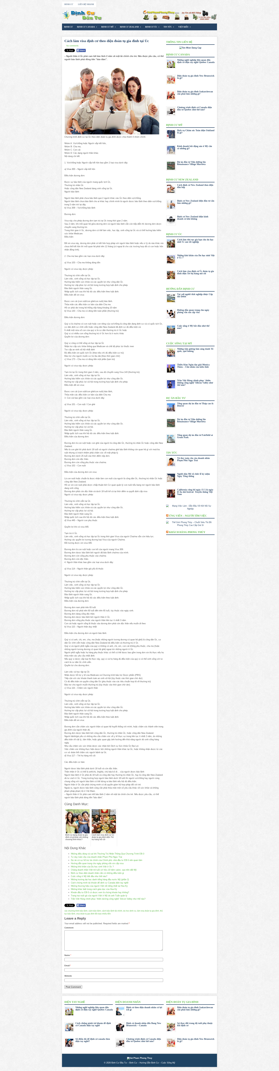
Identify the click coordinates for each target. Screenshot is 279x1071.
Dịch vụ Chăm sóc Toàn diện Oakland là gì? (195, 131)
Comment (68, 928)
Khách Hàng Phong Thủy (187, 532)
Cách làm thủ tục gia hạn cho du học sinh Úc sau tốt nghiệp (195, 240)
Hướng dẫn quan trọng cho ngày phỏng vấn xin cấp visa (97, 863)
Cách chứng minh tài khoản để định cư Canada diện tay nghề (99, 883)
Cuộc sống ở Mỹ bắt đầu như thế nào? (89, 876)
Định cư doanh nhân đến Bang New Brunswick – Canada (143, 1024)
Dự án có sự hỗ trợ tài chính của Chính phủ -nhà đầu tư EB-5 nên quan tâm (106, 860)
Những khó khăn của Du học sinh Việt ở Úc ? (92, 866)
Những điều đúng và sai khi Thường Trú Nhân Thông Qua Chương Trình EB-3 (107, 854)
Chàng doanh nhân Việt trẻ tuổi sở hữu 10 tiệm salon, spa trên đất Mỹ (104, 870)
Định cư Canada (87, 27)
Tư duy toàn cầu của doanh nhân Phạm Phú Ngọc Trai (96, 857)
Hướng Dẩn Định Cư (75, 33)
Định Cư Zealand (130, 27)
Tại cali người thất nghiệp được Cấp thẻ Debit (195, 295)
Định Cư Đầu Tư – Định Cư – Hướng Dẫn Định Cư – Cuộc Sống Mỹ (143, 1062)
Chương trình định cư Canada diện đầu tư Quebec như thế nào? (194, 108)
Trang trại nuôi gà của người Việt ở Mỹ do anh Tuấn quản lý (99, 895)
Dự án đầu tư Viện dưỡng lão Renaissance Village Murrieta (191, 163)
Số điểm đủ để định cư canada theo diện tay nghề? (92, 1040)
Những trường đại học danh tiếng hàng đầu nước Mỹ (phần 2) (100, 879)
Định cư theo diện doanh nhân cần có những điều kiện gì (97, 873)
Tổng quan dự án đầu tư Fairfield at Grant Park (195, 436)
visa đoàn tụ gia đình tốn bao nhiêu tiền (93, 914)
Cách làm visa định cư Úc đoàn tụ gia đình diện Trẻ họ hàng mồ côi (195, 272)
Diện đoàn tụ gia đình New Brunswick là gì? (195, 77)
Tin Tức (169, 27)
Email (67, 965)
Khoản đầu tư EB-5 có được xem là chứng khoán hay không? (100, 892)
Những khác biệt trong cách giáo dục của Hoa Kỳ (94, 889)
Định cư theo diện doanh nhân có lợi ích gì (144, 1008)
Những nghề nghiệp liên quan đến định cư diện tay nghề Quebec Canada (196, 61)
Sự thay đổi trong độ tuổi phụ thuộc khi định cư (195, 1024)
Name (67, 955)
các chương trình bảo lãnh (76, 911)
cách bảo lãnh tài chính (112, 911)
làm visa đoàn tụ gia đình (148, 911)
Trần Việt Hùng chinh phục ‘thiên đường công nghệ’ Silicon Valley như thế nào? (108, 899)
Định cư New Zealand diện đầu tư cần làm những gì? (195, 202)
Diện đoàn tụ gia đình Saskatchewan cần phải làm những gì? (195, 92)
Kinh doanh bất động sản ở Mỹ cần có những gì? (194, 147)
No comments (72, 46)
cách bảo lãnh (94, 911)
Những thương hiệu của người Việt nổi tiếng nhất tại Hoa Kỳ (99, 886)
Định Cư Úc (152, 27)
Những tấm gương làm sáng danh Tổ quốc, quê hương (195, 350)
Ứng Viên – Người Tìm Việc (188, 515)
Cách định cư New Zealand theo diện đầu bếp (195, 186)
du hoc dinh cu (129, 911)
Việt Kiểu (184, 27)
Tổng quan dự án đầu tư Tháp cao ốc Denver (195, 404)
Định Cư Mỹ (108, 27)
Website (68, 976)
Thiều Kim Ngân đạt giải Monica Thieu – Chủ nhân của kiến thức (193, 365)
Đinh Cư (68, 4)
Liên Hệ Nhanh (86, 4)
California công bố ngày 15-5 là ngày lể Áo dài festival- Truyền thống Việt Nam (195, 492)
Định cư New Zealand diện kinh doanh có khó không (192, 217)
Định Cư (68, 27)
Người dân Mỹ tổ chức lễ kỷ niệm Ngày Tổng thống (193, 475)
